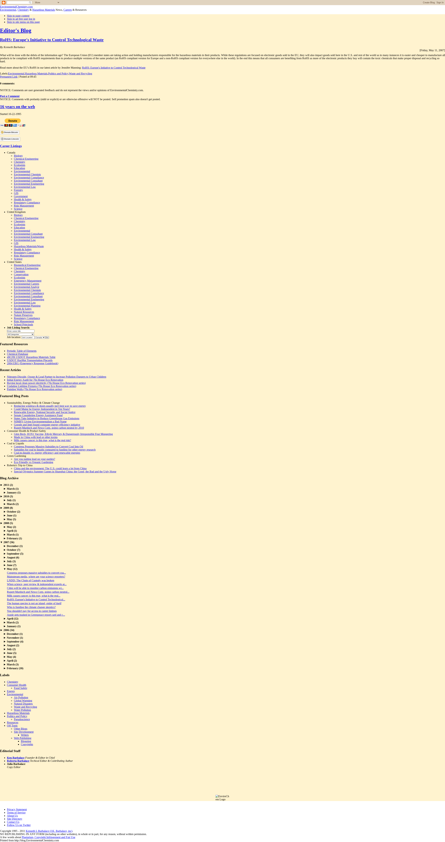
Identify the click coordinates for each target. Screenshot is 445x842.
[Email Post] (37, 76)
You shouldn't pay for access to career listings (32, 610)
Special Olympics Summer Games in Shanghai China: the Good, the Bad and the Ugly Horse (65, 471)
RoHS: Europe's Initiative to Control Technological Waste (52, 40)
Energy (11, 691)
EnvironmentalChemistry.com (16, 6)
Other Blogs (20, 728)
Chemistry (23, 9)
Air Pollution (21, 697)
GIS (16, 193)
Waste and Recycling (80, 73)
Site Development (24, 731)
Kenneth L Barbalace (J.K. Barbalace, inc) (49, 830)
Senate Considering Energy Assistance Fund (38, 415)
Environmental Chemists (27, 174)
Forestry (18, 190)
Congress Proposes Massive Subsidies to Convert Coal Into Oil (48, 446)
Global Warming (23, 700)
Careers (67, 9)
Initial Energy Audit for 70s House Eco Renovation (35, 379)
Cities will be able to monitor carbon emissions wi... (35, 588)
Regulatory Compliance (27, 202)
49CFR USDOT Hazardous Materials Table (31, 357)
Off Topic (12, 725)
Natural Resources (24, 311)
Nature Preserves (23, 315)
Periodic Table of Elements (22, 350)
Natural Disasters (23, 703)
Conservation (21, 274)
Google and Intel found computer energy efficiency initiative (47, 424)
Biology (18, 155)
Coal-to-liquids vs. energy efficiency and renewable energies (47, 452)
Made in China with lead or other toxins (36, 437)
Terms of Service (16, 812)
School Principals (23, 324)
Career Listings (11, 146)
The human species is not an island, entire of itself (34, 603)
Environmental (8, 9)
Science (18, 208)
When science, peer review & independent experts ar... (37, 584)
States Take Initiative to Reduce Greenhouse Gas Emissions (46, 418)
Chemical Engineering (26, 158)
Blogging (26, 741)
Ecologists (19, 165)
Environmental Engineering (29, 183)
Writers (25, 734)
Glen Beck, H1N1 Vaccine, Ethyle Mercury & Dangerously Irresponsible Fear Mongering (63, 434)
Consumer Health (16, 684)
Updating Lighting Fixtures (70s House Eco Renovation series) (41, 386)
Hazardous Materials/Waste (29, 246)
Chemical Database (17, 353)
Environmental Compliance (29, 177)
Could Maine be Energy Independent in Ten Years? (42, 409)
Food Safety (20, 688)
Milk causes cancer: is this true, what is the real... (33, 595)
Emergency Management (27, 280)
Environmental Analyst (26, 286)
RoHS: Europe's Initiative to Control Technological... (36, 599)
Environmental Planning (27, 305)
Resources (12, 722)
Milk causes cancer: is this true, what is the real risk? (42, 440)
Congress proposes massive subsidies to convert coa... (36, 572)
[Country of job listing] (40, 337)
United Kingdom (16, 211)
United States (14, 261)
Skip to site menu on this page (23, 21)
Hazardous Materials (43, 9)
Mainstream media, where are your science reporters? (36, 576)
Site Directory (14, 818)
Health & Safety (23, 199)
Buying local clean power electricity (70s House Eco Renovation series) (46, 382)
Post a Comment (9, 96)
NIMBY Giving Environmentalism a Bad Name (40, 421)
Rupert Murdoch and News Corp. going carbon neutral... (38, 591)
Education (19, 168)
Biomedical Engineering (27, 265)
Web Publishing (22, 738)
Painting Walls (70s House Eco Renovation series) (34, 389)
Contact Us (13, 821)
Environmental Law (25, 186)
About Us (12, 815)
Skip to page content (18, 15)
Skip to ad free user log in (21, 18)
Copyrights (27, 744)
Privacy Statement (17, 809)
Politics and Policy (58, 73)
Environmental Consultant (28, 180)
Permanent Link (9, 76)
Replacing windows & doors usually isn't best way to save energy (50, 405)
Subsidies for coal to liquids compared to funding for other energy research (55, 449)
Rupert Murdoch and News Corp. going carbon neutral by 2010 (49, 427)
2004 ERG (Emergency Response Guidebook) (32, 363)
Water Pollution (22, 709)
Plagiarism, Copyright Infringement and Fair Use (48, 837)
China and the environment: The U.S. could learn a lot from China (50, 468)
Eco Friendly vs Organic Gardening (33, 462)
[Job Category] (20, 334)
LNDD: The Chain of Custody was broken (30, 580)
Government (21, 196)
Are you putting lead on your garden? (34, 459)
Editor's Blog (15, 30)
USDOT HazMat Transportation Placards (29, 360)
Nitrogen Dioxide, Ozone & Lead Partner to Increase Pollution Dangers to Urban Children (56, 376)
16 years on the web (17, 106)
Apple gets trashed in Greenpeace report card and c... (36, 614)
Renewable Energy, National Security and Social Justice (44, 412)
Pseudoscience (22, 719)
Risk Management (24, 205)
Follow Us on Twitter (19, 825)
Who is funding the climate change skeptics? (31, 607)
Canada (11, 152)
